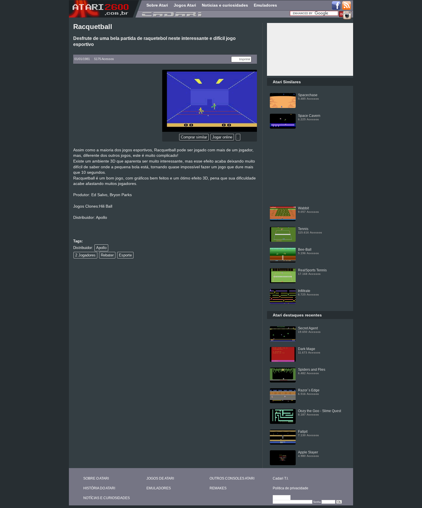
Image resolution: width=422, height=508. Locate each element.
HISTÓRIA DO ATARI (99, 488)
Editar (284, 498)
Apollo (101, 248)
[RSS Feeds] (347, 6)
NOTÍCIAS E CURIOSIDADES (106, 498)
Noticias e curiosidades (225, 5)
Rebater (107, 255)
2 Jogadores (85, 255)
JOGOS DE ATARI (160, 478)
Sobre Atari (157, 5)
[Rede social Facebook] (336, 6)
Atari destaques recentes (297, 315)
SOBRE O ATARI (96, 478)
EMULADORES (158, 488)
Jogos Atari (185, 5)
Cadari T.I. (281, 478)
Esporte (125, 255)
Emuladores (265, 5)
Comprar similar (194, 137)
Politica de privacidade (290, 488)
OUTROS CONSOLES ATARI (232, 478)
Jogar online (222, 137)
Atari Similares (287, 82)
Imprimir (244, 59)
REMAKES (218, 488)
